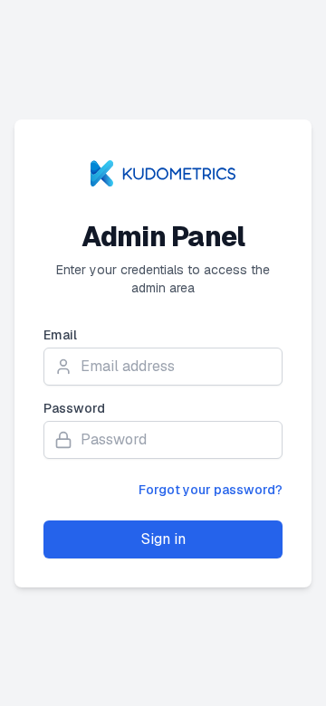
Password (74, 408)
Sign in (163, 539)
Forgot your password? (211, 490)
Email (60, 335)
